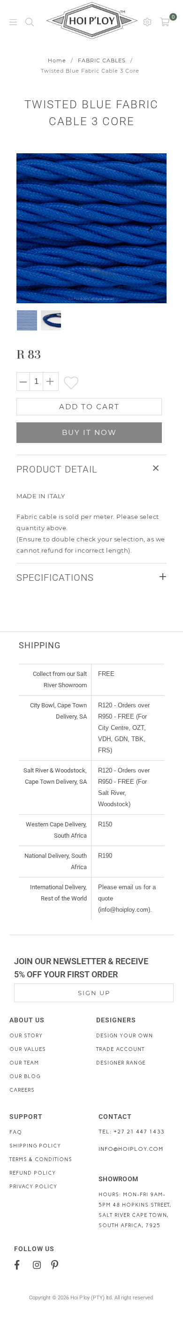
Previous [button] (23, 228)
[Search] (29, 22)
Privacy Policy (33, 1187)
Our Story (26, 1036)
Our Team (24, 1063)
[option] (91, 228)
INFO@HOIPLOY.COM (131, 1149)
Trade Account (120, 1049)
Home (57, 60)
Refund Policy (32, 1173)
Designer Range (120, 1063)
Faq (15, 1132)
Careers (22, 1090)
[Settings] (147, 22)
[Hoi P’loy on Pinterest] (57, 1265)
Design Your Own (124, 1036)
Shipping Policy (35, 1146)
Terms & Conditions (40, 1159)
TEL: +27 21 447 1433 (131, 1131)
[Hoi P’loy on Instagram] (39, 1265)
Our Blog (24, 1076)
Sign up (94, 993)
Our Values (27, 1049)
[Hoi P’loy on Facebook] (20, 1265)
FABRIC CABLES (102, 60)
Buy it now (89, 432)
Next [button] (150, 228)
